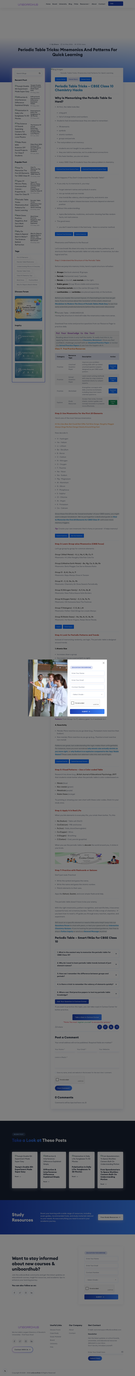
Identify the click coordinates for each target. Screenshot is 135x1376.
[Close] (103, 663)
